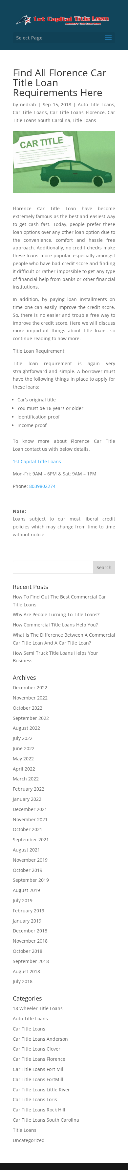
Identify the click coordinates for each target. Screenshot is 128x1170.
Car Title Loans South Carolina (46, 1120)
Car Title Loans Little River (41, 1089)
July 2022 (22, 738)
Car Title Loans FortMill (38, 1079)
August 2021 (26, 850)
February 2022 (28, 789)
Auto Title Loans (96, 104)
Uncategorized (29, 1140)
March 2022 (26, 779)
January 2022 (27, 799)
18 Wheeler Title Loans (38, 1008)
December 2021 (30, 809)
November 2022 (30, 698)
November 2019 (30, 860)
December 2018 (30, 931)
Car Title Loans (30, 112)
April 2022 (24, 769)
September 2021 (31, 839)
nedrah (28, 104)
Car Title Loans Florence (77, 112)
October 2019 (27, 870)
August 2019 (26, 890)
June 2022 (23, 748)
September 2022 (31, 718)
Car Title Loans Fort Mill (39, 1069)
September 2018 (31, 961)
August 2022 (26, 728)
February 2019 (28, 910)
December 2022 (30, 687)
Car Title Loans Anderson (40, 1039)
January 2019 (27, 921)
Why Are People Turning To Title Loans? (56, 614)
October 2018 (27, 951)
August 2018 (26, 971)
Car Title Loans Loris (35, 1099)
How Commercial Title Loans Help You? (55, 625)
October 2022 (27, 708)
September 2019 (31, 880)
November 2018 (30, 941)
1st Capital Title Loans (37, 461)
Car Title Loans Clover (36, 1049)
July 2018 (22, 981)
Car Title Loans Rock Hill (39, 1109)
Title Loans (84, 120)
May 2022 (23, 758)
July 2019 (22, 900)
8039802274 (42, 486)
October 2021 (27, 829)
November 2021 (30, 819)
